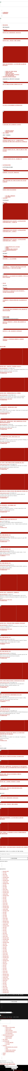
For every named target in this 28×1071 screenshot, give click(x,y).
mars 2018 (5, 951)
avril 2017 (5, 968)
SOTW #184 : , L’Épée (10, 393)
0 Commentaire (3, 399)
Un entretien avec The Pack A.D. (10, 436)
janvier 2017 (5, 972)
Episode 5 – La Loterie (9, 258)
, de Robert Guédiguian (12, 105)
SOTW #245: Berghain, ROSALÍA (12, 32)
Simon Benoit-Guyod (4, 464)
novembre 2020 (6, 907)
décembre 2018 (6, 937)
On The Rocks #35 (5, 534)
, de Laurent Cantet (12, 124)
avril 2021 (5, 900)
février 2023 (5, 878)
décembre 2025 (6, 871)
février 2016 (5, 987)
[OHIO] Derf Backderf (9, 189)
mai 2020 (4, 913)
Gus (1, 438)
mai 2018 (4, 948)
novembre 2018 (6, 939)
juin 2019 (4, 928)
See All (5, 29)
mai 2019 (4, 930)
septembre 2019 (6, 925)
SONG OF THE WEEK (11, 71)
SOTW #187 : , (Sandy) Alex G (10, 366)
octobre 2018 (5, 940)
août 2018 (5, 943)
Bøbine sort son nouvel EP (8, 519)
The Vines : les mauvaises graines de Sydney (14, 847)
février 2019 (5, 934)
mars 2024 (5, 874)
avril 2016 (5, 984)
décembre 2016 (6, 974)
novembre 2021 (6, 892)
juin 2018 (4, 947)
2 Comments (3, 555)
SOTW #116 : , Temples (9, 592)
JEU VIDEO (6, 132)
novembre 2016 (6, 975)
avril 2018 (5, 949)
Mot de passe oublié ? (18, 1070)
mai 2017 (4, 966)
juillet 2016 (5, 980)
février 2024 (5, 875)
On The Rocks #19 (5, 651)
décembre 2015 (6, 990)
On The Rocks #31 (5, 563)
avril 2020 (5, 915)
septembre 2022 (6, 883)
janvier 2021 (5, 904)
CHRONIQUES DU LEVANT (12, 246)
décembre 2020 (6, 906)
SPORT (4, 251)
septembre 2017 (6, 960)
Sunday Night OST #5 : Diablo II (12, 158)
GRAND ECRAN (9, 130)
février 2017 (5, 971)
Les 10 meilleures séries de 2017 (13, 84)
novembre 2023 (6, 877)
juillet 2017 (5, 963)
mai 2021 (4, 898)
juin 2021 (4, 897)
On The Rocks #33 (5, 549)
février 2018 (5, 953)
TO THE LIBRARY (10, 195)
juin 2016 (4, 981)
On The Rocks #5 (5, 708)
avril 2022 (5, 886)
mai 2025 (4, 872)
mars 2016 (5, 986)
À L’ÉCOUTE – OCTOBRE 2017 (8, 505)
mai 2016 (4, 983)
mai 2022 (4, 884)
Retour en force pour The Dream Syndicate (14, 491)
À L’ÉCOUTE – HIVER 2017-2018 (8, 407)
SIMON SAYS (8, 72)
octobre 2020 (5, 909)
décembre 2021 (6, 890)
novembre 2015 (6, 992)
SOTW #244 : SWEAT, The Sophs (12, 40)
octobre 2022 (5, 881)
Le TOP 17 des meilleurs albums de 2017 (12, 462)
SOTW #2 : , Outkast (12, 331)
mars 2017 (5, 969)
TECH (4, 283)
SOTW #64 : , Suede (10, 781)
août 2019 (5, 927)
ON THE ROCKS (7, 540)
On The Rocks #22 (5, 637)
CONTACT (5, 13)
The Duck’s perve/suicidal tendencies (12, 756)
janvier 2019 (5, 936)
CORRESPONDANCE (10, 250)
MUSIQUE (5, 25)
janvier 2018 (5, 954)
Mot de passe (2, 1067)
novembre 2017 (6, 957)
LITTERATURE (7, 165)
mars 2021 (5, 901)
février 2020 (5, 918)
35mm (7, 247)
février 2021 (5, 903)
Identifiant (2, 1065)
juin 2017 (4, 965)
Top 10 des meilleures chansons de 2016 (12, 680)
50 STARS (8, 196)
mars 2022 (5, 887)
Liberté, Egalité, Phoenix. (11, 172)
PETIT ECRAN (9, 131)
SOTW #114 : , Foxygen (12, 623)
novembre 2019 (6, 922)
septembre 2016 (6, 978)
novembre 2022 (6, 880)
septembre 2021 (6, 895)
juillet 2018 (5, 945)
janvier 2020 (5, 919)
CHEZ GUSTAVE (9, 73)
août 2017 (5, 962)
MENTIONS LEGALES (6, 1018)
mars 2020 (5, 916)
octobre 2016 (5, 977)
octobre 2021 (5, 894)
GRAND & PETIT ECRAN (9, 76)
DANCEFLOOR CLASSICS (12, 74)
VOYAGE (5, 198)
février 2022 (5, 889)
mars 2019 (5, 933)
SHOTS (1, 526)
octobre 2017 (5, 959)
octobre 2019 (5, 924)
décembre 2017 (6, 956)
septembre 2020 (6, 910)
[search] (12, 1061)
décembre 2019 (6, 921)
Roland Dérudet (3, 368)
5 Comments (3, 701)
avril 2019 (5, 931)
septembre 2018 (6, 942)
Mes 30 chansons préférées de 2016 (11, 694)
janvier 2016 (5, 989)
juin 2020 (4, 912)
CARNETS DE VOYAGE (11, 248)
